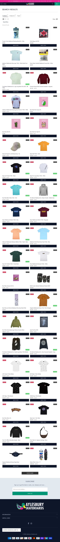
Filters (54, 19)
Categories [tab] (12, 15)
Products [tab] (5, 15)
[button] (3, 19)
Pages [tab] (19, 15)
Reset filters (5, 22)
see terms (49, 1)
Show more (30, 473)
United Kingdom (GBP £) (10, 530)
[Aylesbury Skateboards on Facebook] (28, 523)
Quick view (15, 45)
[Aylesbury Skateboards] (30, 3)
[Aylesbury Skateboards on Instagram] (31, 523)
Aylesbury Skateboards (32, 534)
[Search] (52, 3)
